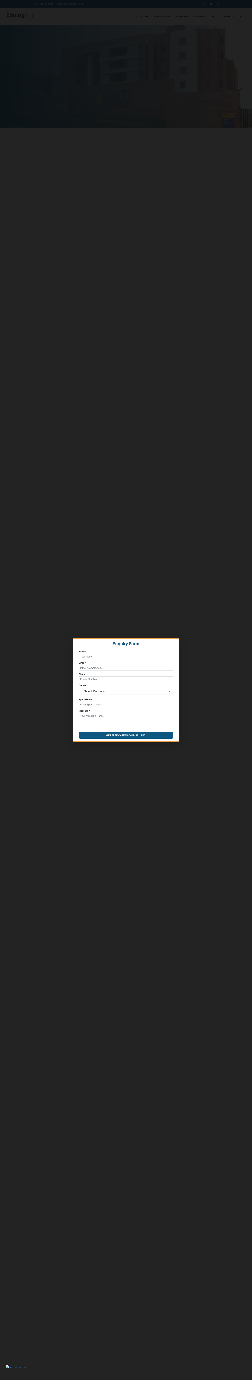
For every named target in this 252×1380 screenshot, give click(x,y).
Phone (82, 674)
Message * (84, 711)
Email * (82, 663)
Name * (82, 651)
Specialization (86, 699)
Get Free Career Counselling (126, 735)
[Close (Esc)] (246, 5)
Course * (83, 685)
